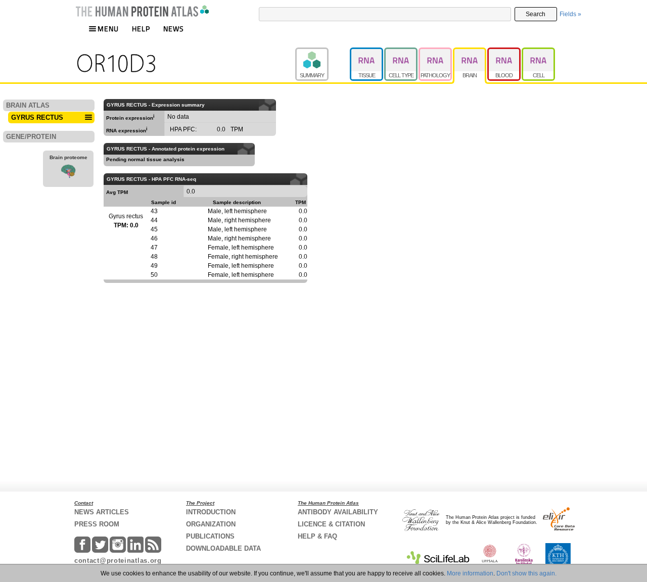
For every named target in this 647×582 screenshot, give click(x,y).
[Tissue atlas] (367, 52)
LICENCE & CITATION (331, 524)
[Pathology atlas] (436, 52)
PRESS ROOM (96, 524)
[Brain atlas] (470, 52)
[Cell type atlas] (401, 52)
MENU (108, 28)
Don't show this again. (526, 573)
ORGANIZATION (211, 524)
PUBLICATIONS (210, 536)
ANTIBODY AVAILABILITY (338, 512)
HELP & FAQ (317, 536)
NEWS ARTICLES (101, 512)
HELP (141, 28)
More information (470, 573)
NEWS (173, 28)
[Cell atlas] (538, 52)
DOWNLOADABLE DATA (223, 548)
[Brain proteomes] (68, 173)
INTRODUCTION (211, 512)
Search (535, 14)
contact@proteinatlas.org (118, 560)
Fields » (570, 14)
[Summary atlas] (322, 52)
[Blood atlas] (504, 52)
